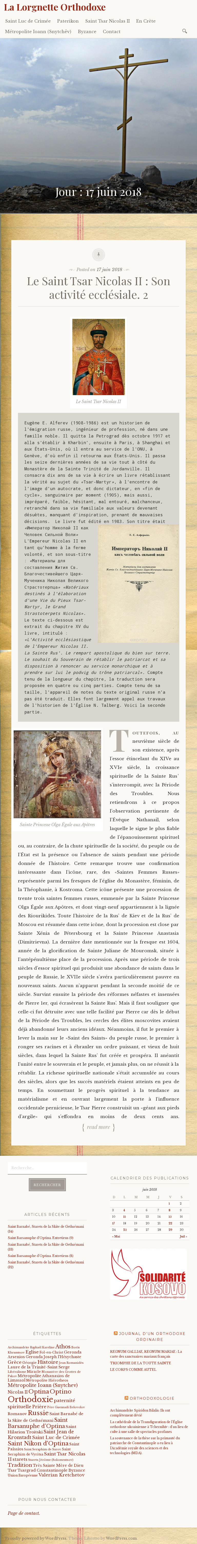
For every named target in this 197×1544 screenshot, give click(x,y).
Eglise (32, 1352)
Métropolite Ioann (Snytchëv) (38, 31)
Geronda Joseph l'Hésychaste (53, 1357)
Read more (98, 1126)
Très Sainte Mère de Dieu (58, 1465)
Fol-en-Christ (51, 1352)
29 (170, 1230)
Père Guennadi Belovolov (66, 1407)
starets (20, 1459)
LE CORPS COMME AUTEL (133, 1369)
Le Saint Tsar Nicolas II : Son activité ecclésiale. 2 (98, 287)
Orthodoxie (30, 1399)
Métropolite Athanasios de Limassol (39, 1378)
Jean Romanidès (71, 1363)
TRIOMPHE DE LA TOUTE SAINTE (140, 1363)
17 (113, 1223)
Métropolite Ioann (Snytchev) (43, 1385)
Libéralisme (17, 1372)
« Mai (116, 1236)
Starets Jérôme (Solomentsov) (50, 1460)
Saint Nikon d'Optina (38, 1443)
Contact (112, 31)
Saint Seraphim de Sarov (42, 1449)
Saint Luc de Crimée (28, 21)
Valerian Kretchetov (61, 1475)
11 (124, 1216)
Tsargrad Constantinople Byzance (51, 1470)
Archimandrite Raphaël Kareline (31, 1347)
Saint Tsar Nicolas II (107, 21)
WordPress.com (121, 1538)
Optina (38, 1391)
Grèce (15, 1362)
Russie (38, 1413)
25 (125, 1230)
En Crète (146, 21)
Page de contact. (24, 1513)
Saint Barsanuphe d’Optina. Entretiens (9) (40, 1238)
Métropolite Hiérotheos (47, 1380)
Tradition (20, 1465)
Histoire (47, 1362)
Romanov (17, 1414)
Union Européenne (23, 1475)
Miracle (34, 1371)
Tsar (12, 1470)
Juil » (183, 1236)
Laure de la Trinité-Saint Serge (39, 1367)
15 (170, 1216)
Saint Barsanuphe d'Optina (38, 1423)
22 (170, 1223)
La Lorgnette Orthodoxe (55, 7)
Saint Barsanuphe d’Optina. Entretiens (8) (40, 1256)
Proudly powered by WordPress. (36, 1538)
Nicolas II (18, 1392)
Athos (63, 1346)
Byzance (87, 31)
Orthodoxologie (152, 1398)
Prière (39, 1406)
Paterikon (68, 21)
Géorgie (29, 1362)
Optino (61, 1391)
